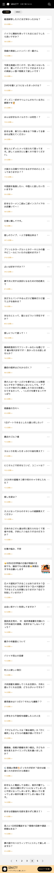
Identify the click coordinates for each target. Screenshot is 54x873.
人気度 (6, 12)
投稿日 (18, 12)
